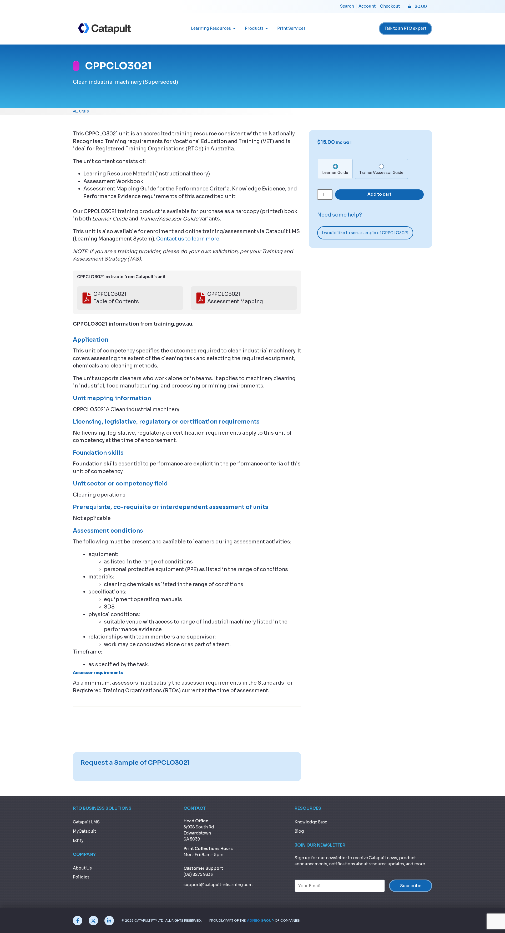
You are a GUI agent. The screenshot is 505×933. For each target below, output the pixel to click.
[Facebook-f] (77, 920)
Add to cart (379, 194)
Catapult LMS (86, 821)
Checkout (390, 6)
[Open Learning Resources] (234, 29)
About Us (82, 868)
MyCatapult (84, 831)
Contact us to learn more (187, 239)
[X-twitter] (93, 920)
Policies (81, 877)
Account (367, 6)
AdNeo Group (260, 921)
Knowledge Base (311, 821)
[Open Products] (267, 29)
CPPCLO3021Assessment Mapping (235, 298)
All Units (81, 111)
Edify (78, 840)
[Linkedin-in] (109, 920)
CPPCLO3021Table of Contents (116, 298)
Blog (299, 831)
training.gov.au (173, 324)
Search (347, 6)
